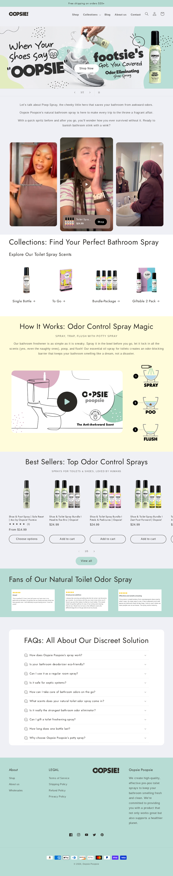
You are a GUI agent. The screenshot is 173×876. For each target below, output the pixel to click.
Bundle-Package (104, 301)
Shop (12, 778)
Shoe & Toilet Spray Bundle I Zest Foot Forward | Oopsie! (146, 518)
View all (86, 560)
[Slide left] (79, 551)
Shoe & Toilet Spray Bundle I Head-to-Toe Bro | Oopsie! (65, 518)
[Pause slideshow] (98, 92)
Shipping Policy (58, 784)
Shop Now (108, 68)
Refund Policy (57, 790)
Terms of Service (59, 778)
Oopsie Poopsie (91, 864)
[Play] (86, 184)
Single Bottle (22, 301)
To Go (56, 301)
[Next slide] (90, 92)
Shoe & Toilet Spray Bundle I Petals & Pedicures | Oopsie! (106, 518)
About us (14, 784)
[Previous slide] (74, 92)
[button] (91, 15)
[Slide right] (94, 551)
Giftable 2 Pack (144, 301)
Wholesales (16, 790)
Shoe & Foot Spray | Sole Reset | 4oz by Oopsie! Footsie (26, 518)
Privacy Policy (57, 796)
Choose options (27, 539)
